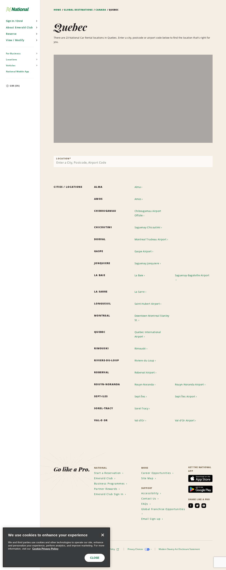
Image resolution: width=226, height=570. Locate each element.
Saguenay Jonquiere (147, 263)
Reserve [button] (11, 33)
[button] (20, 21)
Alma (138, 187)
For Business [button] (13, 53)
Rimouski (140, 348)
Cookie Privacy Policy (45, 548)
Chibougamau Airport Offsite (148, 213)
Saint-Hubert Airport (147, 303)
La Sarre (140, 291)
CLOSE (94, 557)
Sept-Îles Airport (185, 396)
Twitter (197, 505)
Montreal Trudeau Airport (150, 239)
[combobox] (133, 161)
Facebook (190, 505)
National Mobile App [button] (17, 71)
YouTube (203, 505)
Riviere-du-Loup (144, 360)
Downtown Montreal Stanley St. (152, 318)
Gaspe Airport (143, 251)
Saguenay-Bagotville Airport (192, 275)
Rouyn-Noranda (144, 384)
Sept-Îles (140, 396)
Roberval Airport (145, 372)
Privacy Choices (136, 549)
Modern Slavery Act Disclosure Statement (179, 549)
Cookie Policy (108, 549)
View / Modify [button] (15, 40)
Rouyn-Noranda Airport (189, 384)
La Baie (139, 275)
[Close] (102, 535)
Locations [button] (11, 59)
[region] (133, 99)
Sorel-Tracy (141, 408)
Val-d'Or (140, 420)
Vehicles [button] (10, 65)
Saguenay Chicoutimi (147, 227)
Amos (138, 199)
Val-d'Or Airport (184, 420)
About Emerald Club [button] (19, 27)
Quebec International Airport (148, 334)
